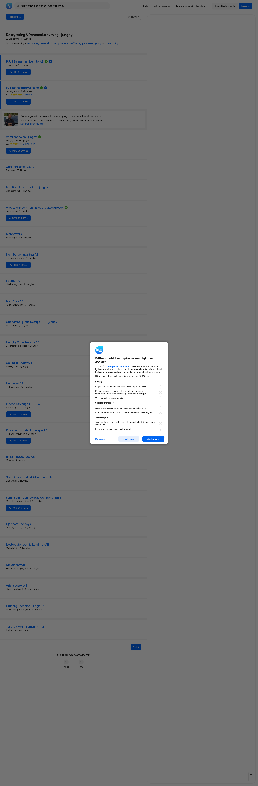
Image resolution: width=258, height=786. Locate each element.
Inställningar (128, 439)
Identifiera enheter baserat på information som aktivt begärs (123, 412)
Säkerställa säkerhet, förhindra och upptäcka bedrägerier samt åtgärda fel (125, 423)
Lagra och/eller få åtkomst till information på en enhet (120, 387)
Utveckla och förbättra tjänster (109, 398)
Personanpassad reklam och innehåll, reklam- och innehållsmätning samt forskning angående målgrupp (120, 392)
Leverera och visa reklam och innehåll (113, 429)
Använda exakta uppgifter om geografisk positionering (120, 408)
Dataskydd (100, 439)
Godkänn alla (153, 439)
